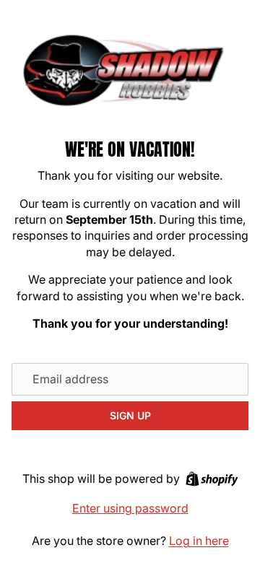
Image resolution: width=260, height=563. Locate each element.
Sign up (130, 415)
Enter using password (130, 508)
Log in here (199, 540)
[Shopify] (212, 478)
